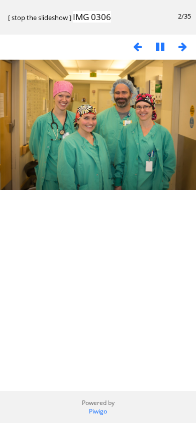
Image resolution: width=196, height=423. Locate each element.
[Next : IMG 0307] (182, 46)
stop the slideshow (40, 17)
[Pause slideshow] (159, 46)
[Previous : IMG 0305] (137, 46)
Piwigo (98, 411)
